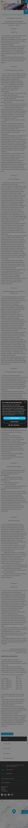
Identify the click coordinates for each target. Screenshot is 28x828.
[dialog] (14, 414)
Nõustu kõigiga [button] (14, 418)
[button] (14, 425)
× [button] (24, 402)
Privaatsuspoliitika (20, 414)
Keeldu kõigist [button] (14, 421)
